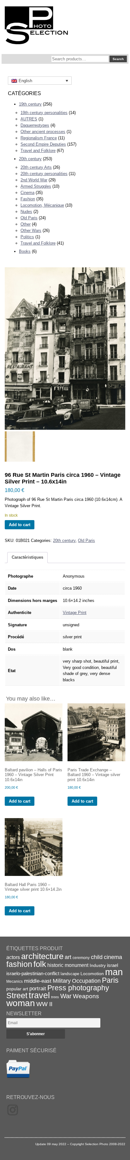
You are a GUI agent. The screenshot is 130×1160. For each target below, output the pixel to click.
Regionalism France (39, 138)
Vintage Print (74, 612)
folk (39, 964)
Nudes (26, 211)
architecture (42, 956)
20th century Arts (36, 167)
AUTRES (29, 119)
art (68, 957)
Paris (110, 980)
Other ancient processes (43, 131)
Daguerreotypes (35, 125)
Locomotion (92, 973)
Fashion (28, 199)
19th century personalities (44, 112)
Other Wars (31, 230)
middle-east (37, 981)
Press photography (78, 988)
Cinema (27, 192)
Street (16, 995)
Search (118, 59)
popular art (17, 988)
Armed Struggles (36, 186)
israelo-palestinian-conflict (32, 973)
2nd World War (34, 180)
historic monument (67, 965)
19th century (30, 104)
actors (13, 957)
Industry (98, 965)
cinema (113, 957)
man (114, 972)
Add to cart (19, 524)
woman (20, 1003)
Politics (27, 236)
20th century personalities (44, 173)
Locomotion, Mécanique (42, 205)
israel (112, 965)
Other (26, 224)
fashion (19, 964)
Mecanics (14, 981)
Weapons (86, 996)
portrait (37, 989)
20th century (30, 158)
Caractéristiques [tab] (27, 557)
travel (39, 995)
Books (25, 251)
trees (55, 997)
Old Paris (29, 218)
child (97, 957)
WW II (44, 1004)
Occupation (86, 981)
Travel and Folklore (38, 150)
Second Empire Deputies (43, 144)
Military (62, 981)
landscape (70, 973)
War (66, 996)
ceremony (81, 958)
